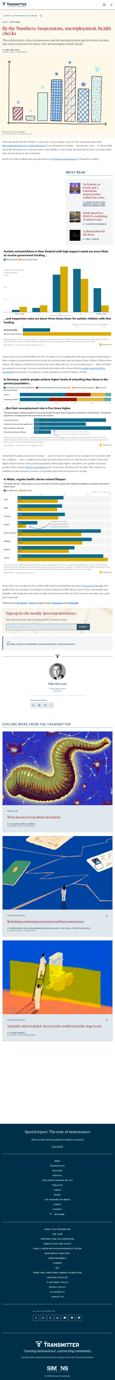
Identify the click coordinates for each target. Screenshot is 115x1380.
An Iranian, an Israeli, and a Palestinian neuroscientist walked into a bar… (94, 191)
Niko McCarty (12, 50)
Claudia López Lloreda (22, 824)
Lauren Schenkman (96, 224)
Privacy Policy (57, 1287)
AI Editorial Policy (57, 1282)
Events (57, 1204)
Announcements (57, 1258)
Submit (83, 627)
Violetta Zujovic (81, 928)
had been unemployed (37, 467)
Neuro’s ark (12, 811)
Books (57, 1195)
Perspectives (57, 1166)
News (5, 22)
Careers (57, 1263)
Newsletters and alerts (57, 1244)
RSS (57, 1268)
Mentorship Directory (57, 1253)
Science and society (66, 644)
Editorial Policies (57, 1278)
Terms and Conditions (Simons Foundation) (57, 1273)
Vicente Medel (17, 1033)
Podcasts (57, 1185)
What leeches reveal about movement (33, 817)
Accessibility (57, 1292)
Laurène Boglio (24, 134)
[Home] (57, 1344)
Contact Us (57, 1297)
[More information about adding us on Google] (41, 16)
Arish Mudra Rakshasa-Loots (44, 928)
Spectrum (15, 22)
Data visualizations (47, 644)
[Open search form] (104, 4)
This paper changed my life (57, 1180)
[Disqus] (57, 1083)
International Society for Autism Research (23, 146)
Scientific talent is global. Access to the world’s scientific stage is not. (54, 1026)
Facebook (21, 603)
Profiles (57, 1176)
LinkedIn (73, 603)
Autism (19, 644)
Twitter (32, 603)
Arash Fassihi (93, 202)
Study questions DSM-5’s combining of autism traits (95, 216)
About (57, 1229)
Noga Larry (99, 204)
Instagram (57, 603)
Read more (57, 1147)
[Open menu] (112, 5)
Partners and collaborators (57, 1239)
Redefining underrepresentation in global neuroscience (45, 922)
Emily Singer (92, 239)
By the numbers (30, 644)
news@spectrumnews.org (64, 159)
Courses (57, 1209)
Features (57, 1171)
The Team (57, 1234)
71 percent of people (92, 586)
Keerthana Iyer (18, 928)
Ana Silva (66, 928)
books (57, 1200)
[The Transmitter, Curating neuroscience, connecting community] (25, 4)
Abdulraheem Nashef (94, 206)
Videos (57, 1190)
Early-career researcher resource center (58, 1249)
